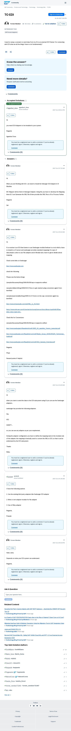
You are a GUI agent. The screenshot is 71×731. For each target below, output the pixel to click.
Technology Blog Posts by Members (18, 619)
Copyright (18, 716)
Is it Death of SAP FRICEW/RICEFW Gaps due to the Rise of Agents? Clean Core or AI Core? (34, 617)
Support (53, 721)
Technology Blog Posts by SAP (16, 613)
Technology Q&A (41, 7)
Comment (62, 52)
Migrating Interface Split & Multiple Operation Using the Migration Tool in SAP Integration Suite (34, 623)
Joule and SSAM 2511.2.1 (12, 629)
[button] (58, 23)
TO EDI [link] (48, 7)
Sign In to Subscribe (56, 14)
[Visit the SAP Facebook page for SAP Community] (30, 705)
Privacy (18, 711)
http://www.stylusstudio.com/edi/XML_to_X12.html (22, 304)
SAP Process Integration (11, 32)
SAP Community (8, 7)
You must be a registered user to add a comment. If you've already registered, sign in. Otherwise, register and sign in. (32, 143)
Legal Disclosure (53, 716)
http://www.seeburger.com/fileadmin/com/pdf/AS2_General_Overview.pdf (30, 342)
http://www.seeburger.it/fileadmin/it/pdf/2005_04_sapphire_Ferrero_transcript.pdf (33, 328)
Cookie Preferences (18, 726)
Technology (32, 7)
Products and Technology (20, 7)
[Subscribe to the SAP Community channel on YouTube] (37, 705)
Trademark (17, 721)
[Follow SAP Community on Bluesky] (34, 705)
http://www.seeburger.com (14, 266)
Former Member (15, 24)
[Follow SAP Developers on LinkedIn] (40, 705)
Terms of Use (53, 711)
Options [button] (65, 14)
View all (6, 695)
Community (15, 2)
